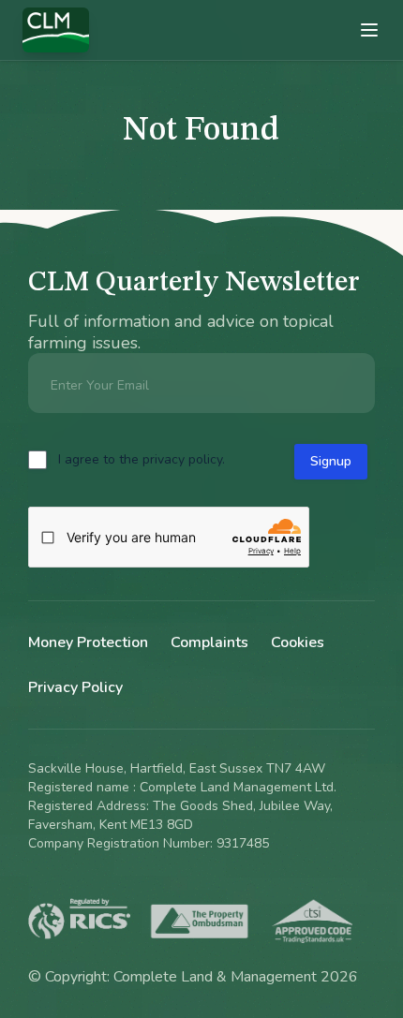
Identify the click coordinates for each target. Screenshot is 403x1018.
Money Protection (88, 642)
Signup (330, 461)
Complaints (209, 642)
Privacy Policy (75, 687)
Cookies (297, 642)
